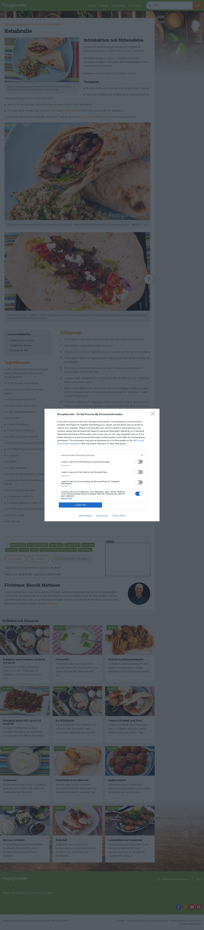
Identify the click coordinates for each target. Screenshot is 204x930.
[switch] (139, 462)
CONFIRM (80, 505)
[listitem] (102, 455)
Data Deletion (85, 515)
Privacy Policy (118, 515)
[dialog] (102, 465)
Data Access (102, 515)
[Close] (154, 414)
